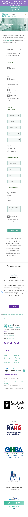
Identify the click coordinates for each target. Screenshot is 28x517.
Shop (5, 357)
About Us (6, 363)
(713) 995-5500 (15, 7)
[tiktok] (18, 343)
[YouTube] (15, 9)
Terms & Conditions (15, 381)
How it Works (17, 355)
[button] (26, 291)
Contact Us (16, 362)
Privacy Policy (7, 381)
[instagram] (11, 343)
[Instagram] (12, 9)
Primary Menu (25, 15)
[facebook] (5, 343)
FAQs (15, 357)
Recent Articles (17, 358)
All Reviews (14, 306)
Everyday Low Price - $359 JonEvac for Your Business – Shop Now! (14, 3)
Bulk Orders (7, 362)
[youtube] (15, 343)
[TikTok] (18, 9)
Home (5, 355)
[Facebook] (10, 9)
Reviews (15, 360)
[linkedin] (8, 343)
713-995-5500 (8, 40)
